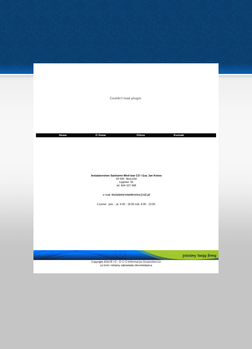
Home (63, 135)
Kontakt (179, 135)
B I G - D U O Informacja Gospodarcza (135, 261)
